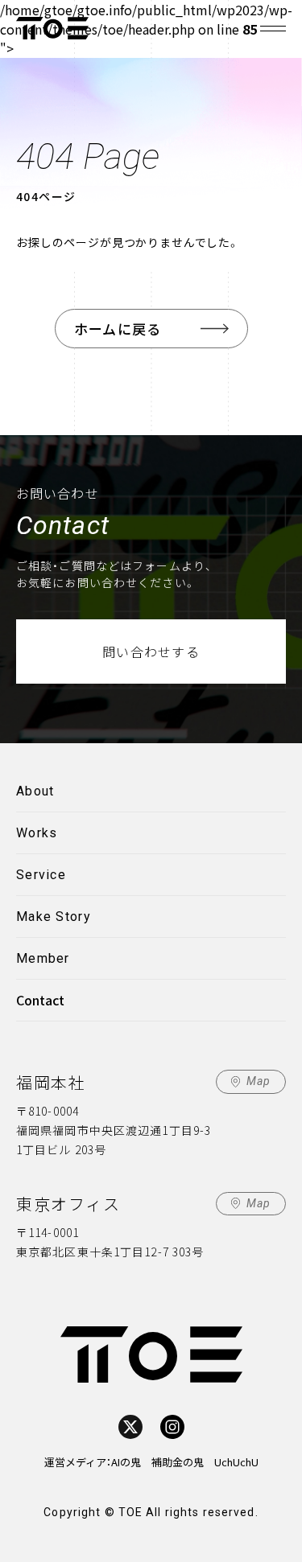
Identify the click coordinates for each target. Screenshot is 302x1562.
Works (36, 833)
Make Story (53, 916)
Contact (40, 999)
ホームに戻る (118, 329)
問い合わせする (151, 651)
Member (43, 958)
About (35, 791)
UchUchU (236, 1462)
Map (258, 1081)
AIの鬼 (126, 1462)
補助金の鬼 (177, 1462)
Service (41, 874)
